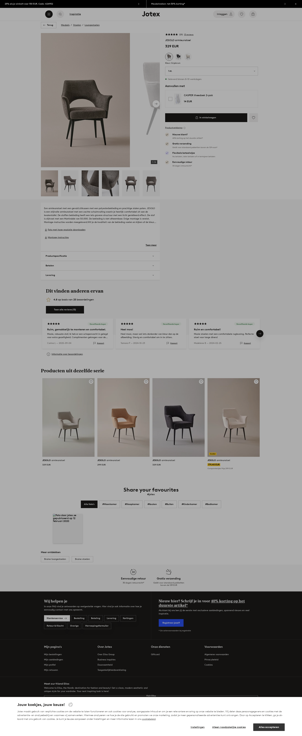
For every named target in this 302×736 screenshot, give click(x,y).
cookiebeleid (149, 719)
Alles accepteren (269, 727)
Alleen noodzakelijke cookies (229, 727)
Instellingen (198, 727)
